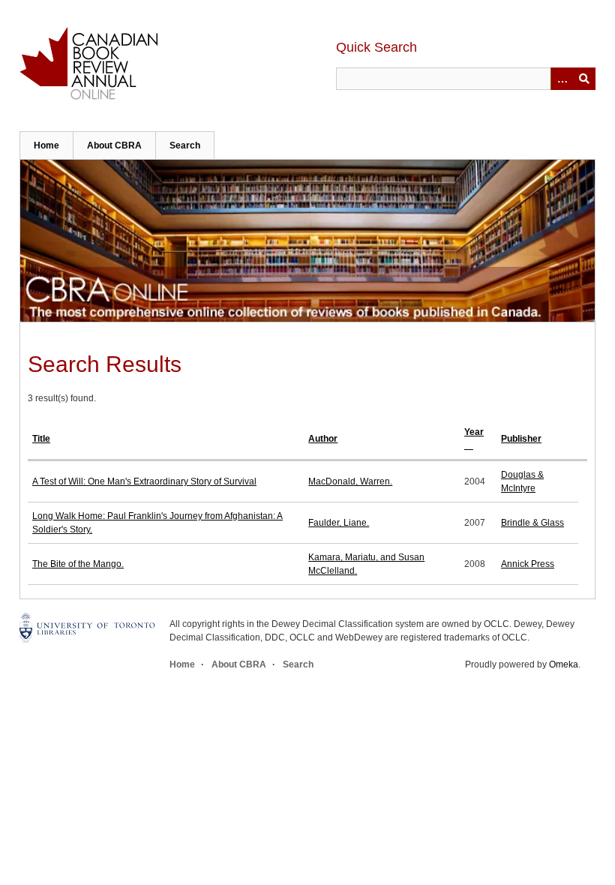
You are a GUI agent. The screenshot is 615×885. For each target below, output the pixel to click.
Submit (584, 79)
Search (185, 145)
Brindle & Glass (532, 523)
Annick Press (527, 564)
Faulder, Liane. (338, 523)
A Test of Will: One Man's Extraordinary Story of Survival (144, 481)
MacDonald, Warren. (350, 481)
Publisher (521, 439)
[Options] (561, 79)
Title (41, 439)
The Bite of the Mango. (78, 564)
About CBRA (114, 145)
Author (323, 439)
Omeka (563, 664)
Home (46, 145)
